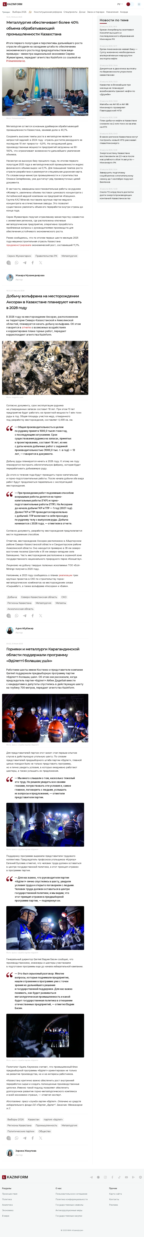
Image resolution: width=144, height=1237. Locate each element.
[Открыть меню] (139, 4)
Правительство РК (46, 256)
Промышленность (46, 1125)
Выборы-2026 (19, 12)
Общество (45, 1131)
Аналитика (7, 1204)
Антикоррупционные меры (69, 1210)
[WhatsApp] (16, 263)
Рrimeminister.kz (15, 61)
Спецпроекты (70, 12)
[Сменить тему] (130, 4)
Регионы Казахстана (19, 603)
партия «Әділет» (53, 1119)
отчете (26, 327)
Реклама (113, 1204)
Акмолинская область (20, 609)
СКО (64, 597)
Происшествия (9, 1193)
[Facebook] (32, 263)
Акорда (124, 12)
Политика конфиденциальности (72, 1199)
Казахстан (33, 1119)
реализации (65, 575)
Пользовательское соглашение (71, 1193)
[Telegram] (24, 263)
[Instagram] (8, 263)
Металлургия (69, 256)
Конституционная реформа (48, 12)
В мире (5, 1215)
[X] (40, 263)
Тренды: (6, 12)
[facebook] (112, 1177)
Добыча (12, 597)
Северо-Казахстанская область (39, 597)
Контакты (114, 1199)
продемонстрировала (18, 245)
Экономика (7, 1210)
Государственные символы (69, 1204)
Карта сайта (115, 1193)
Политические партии (20, 1131)
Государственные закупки (69, 1215)
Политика (7, 1199)
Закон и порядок (95, 12)
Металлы (61, 603)
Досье (82, 12)
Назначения (112, 12)
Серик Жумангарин (19, 256)
